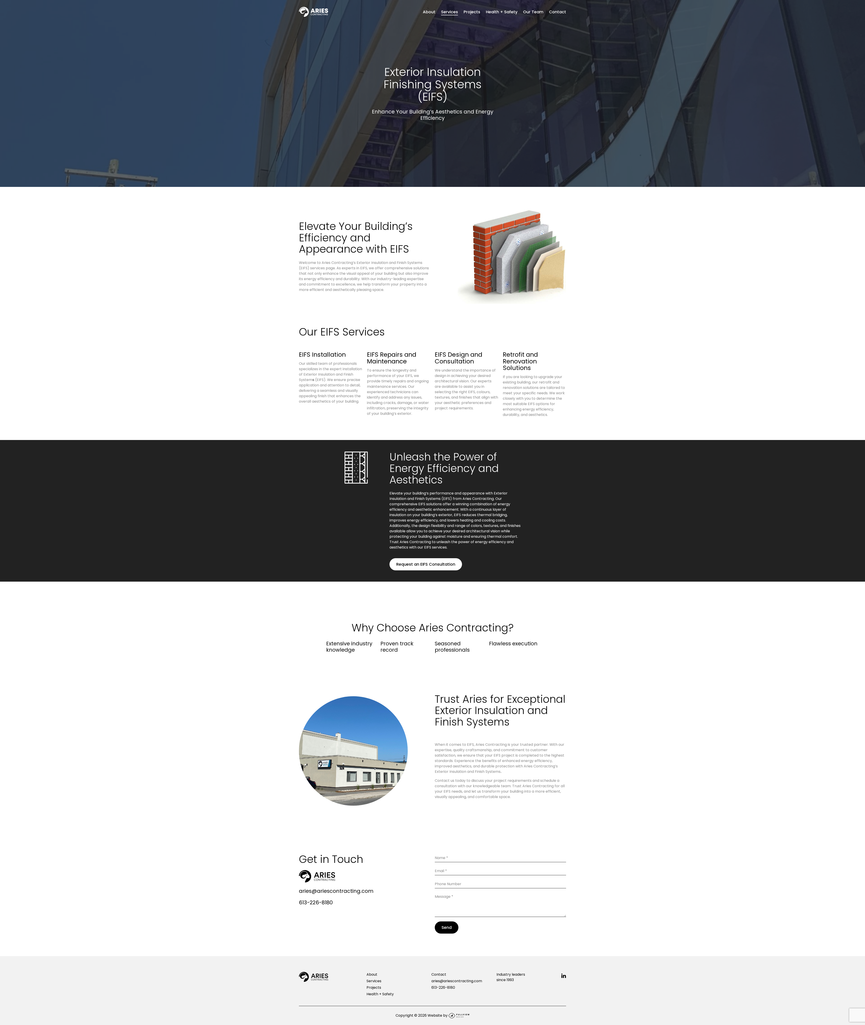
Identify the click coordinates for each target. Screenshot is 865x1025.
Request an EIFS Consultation (425, 564)
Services (449, 12)
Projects (472, 12)
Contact (557, 12)
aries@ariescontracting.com (336, 891)
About (429, 12)
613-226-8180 (316, 902)
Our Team (533, 12)
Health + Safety (501, 12)
